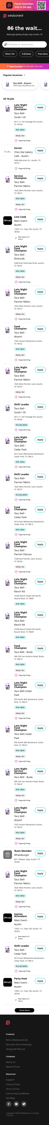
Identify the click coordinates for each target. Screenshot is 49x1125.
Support (10, 1079)
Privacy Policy (13, 1084)
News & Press (13, 1066)
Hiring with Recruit (15, 1049)
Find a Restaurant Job (17, 1039)
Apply (40, 107)
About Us (11, 1062)
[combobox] (24, 44)
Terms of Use (12, 1088)
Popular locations (13, 75)
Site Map (10, 1098)
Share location (16, 66)
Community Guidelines (17, 1093)
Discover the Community (18, 1044)
